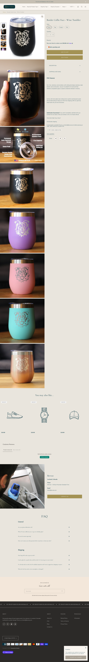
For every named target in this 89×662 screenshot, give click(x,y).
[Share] (55, 138)
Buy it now (64, 57)
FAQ (48, 621)
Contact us (64, 496)
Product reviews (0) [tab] (7, 449)
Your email (28, 591)
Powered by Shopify (15, 648)
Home (4, 12)
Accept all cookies (76, 657)
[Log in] (78, 6)
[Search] (81, 6)
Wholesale (77, 618)
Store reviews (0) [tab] (16, 449)
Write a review (44, 457)
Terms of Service (65, 621)
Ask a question (50, 134)
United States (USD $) (9, 638)
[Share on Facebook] (60, 138)
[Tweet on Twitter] (64, 138)
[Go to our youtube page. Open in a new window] (11, 624)
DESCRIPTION (52, 65)
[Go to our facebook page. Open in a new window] (3, 624)
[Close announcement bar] (85, 2)
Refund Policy (64, 618)
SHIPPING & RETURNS (55, 72)
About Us (49, 618)
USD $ (71, 6)
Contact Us (49, 627)
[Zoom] (42, 16)
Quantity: (49, 31)
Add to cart (65, 52)
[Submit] (62, 591)
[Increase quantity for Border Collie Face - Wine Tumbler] (53, 35)
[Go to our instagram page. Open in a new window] (7, 624)
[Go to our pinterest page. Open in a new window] (15, 624)
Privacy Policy (64, 624)
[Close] (85, 647)
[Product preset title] (15, 415)
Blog (48, 624)
